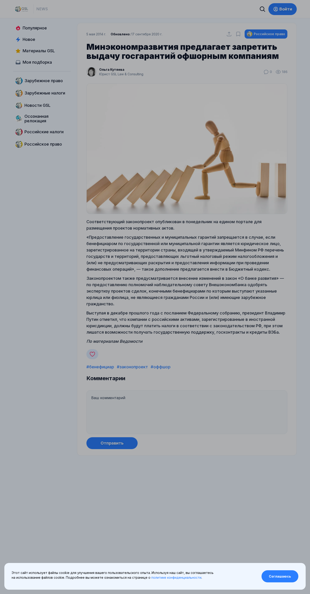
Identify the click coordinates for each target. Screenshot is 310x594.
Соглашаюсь (280, 576)
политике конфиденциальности (176, 577)
